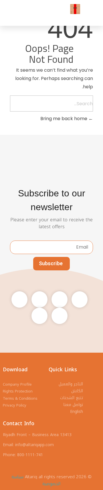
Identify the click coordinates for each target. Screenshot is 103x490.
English (76, 411)
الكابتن (77, 391)
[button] (22, 9)
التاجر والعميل (71, 384)
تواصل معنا (73, 404)
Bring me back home (64, 118)
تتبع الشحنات (71, 398)
